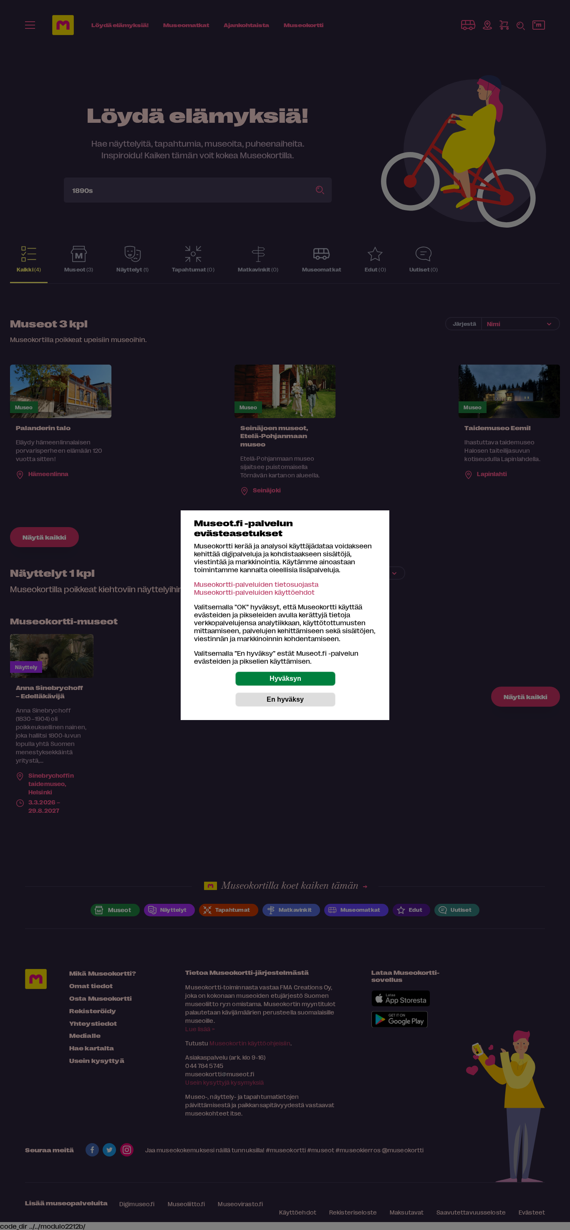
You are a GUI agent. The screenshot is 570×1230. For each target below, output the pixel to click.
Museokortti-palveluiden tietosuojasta (256, 584)
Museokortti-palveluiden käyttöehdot (254, 592)
